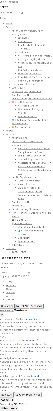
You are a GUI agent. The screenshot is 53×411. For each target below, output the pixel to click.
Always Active (33, 319)
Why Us (10, 296)
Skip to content (9, 1)
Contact (11, 299)
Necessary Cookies (14, 319)
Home (9, 281)
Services (11, 285)
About (9, 289)
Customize (7, 306)
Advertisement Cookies (16, 376)
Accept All (37, 306)
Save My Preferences (27, 394)
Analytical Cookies (13, 358)
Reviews (10, 292)
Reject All (22, 306)
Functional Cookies (14, 340)
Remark (30, 340)
